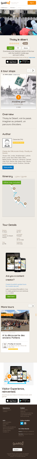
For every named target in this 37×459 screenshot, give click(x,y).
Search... (20, 7)
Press (4, 425)
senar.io (20, 431)
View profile (8, 167)
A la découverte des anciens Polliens (13, 336)
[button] (25, 204)
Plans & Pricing (24, 416)
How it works (24, 410)
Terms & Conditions (8, 428)
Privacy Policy (7, 430)
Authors (5, 411)
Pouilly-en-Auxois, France (8, 332)
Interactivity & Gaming (26, 413)
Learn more (32, 57)
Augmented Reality (25, 414)
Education (6, 424)
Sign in (32, 3)
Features (22, 411)
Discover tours (7, 410)
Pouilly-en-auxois (14, 344)
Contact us (6, 432)
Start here (11, 296)
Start (10, 48)
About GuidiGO (7, 422)
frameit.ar (20, 434)
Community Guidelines (9, 427)
